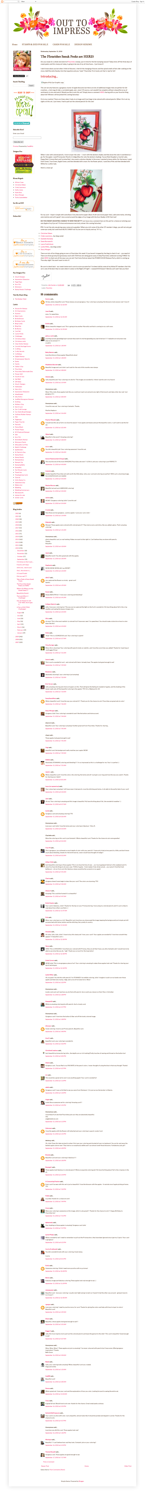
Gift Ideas (18, 382)
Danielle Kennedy (47, 239)
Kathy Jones (19, 190)
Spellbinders (19, 450)
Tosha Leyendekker (21, 197)
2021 (17, 516)
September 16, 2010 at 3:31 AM (55, 1324)
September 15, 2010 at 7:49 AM (55, 753)
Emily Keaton (49, 903)
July (18, 615)
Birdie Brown (19, 318)
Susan (47, 592)
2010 (17, 548)
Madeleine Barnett (51, 364)
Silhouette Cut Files (21, 445)
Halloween (18, 387)
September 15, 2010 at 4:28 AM (55, 440)
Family (17, 364)
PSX (16, 417)
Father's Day (19, 366)
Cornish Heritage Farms (23, 346)
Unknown (48, 1128)
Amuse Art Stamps (21, 308)
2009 (17, 636)
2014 (17, 536)
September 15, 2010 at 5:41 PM (55, 1105)
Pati (46, 917)
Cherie (47, 878)
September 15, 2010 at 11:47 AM (56, 911)
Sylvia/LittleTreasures (52, 1413)
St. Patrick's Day (20, 452)
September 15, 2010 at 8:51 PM (55, 1259)
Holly (47, 633)
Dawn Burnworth (47, 241)
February (20, 630)
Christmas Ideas (20, 339)
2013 (17, 539)
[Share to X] (76, 285)
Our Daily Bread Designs (23, 412)
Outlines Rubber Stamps (23, 414)
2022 (17, 513)
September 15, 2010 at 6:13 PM (55, 1121)
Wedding (18, 487)
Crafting (17, 349)
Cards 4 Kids (19, 334)
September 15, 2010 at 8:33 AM (55, 829)
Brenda (47, 1155)
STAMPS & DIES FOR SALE (35, 44)
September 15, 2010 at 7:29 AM (55, 665)
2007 (17, 642)
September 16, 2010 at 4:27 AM (55, 1339)
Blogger (81, 1481)
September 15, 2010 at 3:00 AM (55, 397)
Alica (47, 618)
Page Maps (18, 282)
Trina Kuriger (49, 645)
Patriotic (18, 424)
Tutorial (17, 477)
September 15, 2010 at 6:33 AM (55, 571)
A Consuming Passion (52, 1181)
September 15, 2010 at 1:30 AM (55, 345)
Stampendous (19, 460)
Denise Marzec (50, 485)
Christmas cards (20, 341)
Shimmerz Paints (20, 442)
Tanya (47, 946)
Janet (47, 553)
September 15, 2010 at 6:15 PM (55, 1134)
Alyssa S (48, 891)
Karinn (47, 299)
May (18, 621)
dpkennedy (49, 1222)
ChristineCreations (51, 1050)
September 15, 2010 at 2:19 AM (55, 382)
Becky (47, 1278)
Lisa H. (47, 1038)
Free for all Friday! (23, 565)
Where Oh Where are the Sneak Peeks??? (25, 589)
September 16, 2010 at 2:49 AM (55, 1312)
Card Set (18, 331)
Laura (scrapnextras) (52, 786)
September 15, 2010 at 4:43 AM (55, 464)
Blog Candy (19, 323)
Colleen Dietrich (50, 604)
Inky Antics (18, 397)
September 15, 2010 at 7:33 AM (55, 692)
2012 (17, 542)
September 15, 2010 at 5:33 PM (55, 1093)
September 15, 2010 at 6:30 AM (55, 558)
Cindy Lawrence (46, 236)
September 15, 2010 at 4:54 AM (55, 503)
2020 (17, 519)
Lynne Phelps (49, 1235)
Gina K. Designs (20, 384)
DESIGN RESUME (83, 44)
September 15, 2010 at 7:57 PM (55, 1228)
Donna (47, 1388)
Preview (15, 146)
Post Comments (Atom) (57, 1470)
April (19, 624)
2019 (17, 522)
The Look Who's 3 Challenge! (22, 597)
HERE (102, 92)
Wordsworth (19, 492)
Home (15, 44)
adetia (47, 1087)
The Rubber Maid (20, 299)
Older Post (127, 1466)
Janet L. (47, 772)
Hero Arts (18, 389)
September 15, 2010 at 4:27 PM (55, 1068)
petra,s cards (49, 336)
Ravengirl (48, 1167)
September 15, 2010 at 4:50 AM (55, 491)
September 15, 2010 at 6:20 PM (55, 1148)
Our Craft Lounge (21, 409)
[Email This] (72, 285)
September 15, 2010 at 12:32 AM (56, 305)
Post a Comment (48, 1462)
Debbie (47, 760)
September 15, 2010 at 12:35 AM (56, 317)
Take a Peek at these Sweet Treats (25, 580)
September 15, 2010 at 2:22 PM (55, 982)
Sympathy (18, 467)
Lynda (47, 811)
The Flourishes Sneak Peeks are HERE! (24, 585)
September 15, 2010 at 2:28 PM (55, 995)
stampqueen (49, 1290)
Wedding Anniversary (22, 490)
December (20, 550)
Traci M (47, 848)
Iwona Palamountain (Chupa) (54, 459)
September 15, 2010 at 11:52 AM (56, 925)
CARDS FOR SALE (61, 44)
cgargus (48, 1304)
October (20, 556)
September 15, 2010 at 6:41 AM (55, 597)
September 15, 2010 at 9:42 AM (55, 884)
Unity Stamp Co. (20, 480)
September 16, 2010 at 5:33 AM (55, 1369)
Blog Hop (18, 326)
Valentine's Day (20, 482)
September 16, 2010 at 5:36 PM (55, 1433)
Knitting (17, 402)
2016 (17, 531)
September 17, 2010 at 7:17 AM (55, 1457)
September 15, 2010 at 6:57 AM (55, 638)
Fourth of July (19, 376)
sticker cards (19, 497)
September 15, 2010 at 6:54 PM (55, 1175)
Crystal (47, 510)
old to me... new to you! (24, 567)
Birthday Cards (20, 321)
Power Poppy (19, 429)
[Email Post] (68, 285)
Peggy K (48, 1331)
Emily (47, 1265)
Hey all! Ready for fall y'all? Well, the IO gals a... (25, 602)
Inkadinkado (19, 394)
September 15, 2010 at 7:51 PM (55, 1216)
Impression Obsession (22, 279)
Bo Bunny (18, 329)
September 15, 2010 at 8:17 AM (55, 804)
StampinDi (48, 1001)
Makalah (48, 522)
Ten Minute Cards (21, 470)
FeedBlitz (30, 146)
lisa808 (47, 1376)
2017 (17, 528)
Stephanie (48, 565)
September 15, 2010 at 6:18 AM (55, 546)
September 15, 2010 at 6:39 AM (55, 585)
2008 (17, 639)
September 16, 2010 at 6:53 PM (55, 1445)
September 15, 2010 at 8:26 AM (55, 816)
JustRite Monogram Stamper (24, 399)
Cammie (48, 471)
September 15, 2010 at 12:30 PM (56, 939)
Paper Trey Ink (19, 422)
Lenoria (47, 659)
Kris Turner (49, 684)
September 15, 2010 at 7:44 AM (55, 716)
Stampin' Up (19, 462)
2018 (17, 525)
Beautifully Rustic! (23, 593)
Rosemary (48, 672)
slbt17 (47, 577)
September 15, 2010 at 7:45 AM (55, 728)
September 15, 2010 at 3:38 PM (55, 1019)
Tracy (47, 1401)
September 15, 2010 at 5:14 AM (55, 515)
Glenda (47, 377)
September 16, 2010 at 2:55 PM (55, 1406)
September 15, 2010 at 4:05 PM (55, 1056)
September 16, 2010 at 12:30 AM (56, 1298)
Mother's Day (19, 404)
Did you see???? (22, 576)
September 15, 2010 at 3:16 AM (55, 413)
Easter (17, 361)
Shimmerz (18, 287)
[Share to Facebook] (78, 285)
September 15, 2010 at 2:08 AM (55, 370)
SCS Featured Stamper (22, 432)
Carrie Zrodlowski (51, 1249)
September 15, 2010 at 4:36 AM (55, 452)
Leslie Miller (45, 247)
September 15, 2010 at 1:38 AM (55, 358)
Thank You (18, 472)
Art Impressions (20, 311)
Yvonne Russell (50, 1452)
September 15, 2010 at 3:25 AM (55, 427)
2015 (17, 534)
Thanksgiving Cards (21, 475)
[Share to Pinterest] (80, 285)
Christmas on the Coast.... (25, 562)
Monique (48, 1439)
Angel (47, 1099)
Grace (47, 1208)
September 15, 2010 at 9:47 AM (55, 896)
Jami (47, 798)
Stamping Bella (20, 465)
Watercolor (19, 485)
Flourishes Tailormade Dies (24, 371)
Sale (16, 434)
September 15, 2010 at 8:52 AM (55, 841)
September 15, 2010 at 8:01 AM (55, 780)
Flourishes (71, 62)
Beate (47, 1362)
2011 (17, 545)
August (19, 612)
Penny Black (19, 427)
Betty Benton (49, 352)
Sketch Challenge (20, 447)
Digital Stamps (20, 356)
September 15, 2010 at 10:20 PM (56, 1271)
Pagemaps (18, 419)
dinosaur (48, 1026)
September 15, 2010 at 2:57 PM (55, 1007)
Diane (47, 1319)
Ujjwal (47, 434)
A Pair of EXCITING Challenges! (23, 608)
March (19, 627)
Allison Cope (19, 182)
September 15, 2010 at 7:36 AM (55, 704)
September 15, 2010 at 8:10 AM (55, 792)
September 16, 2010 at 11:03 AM (56, 1394)
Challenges (18, 336)
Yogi (46, 747)
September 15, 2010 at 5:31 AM (55, 530)
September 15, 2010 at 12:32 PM (56, 968)
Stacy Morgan (45, 249)
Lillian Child (49, 862)
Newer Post (45, 1466)
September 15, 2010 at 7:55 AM (55, 765)
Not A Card (19, 407)
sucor (47, 446)
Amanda (48, 932)
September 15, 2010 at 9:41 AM (55, 872)
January (20, 633)
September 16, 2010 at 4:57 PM (55, 1421)
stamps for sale (20, 495)
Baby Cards (19, 316)
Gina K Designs (20, 277)
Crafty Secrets (19, 351)
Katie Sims (18, 192)
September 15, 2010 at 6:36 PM (55, 1160)
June (19, 618)
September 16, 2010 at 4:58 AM (55, 1355)
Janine (47, 497)
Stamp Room (19, 455)
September (21, 559)
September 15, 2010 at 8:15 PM (55, 1242)
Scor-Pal (18, 284)
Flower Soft (19, 374)
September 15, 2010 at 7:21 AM (55, 653)
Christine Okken (46, 233)
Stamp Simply (19, 457)
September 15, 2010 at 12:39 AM (56, 329)
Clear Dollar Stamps (21, 344)
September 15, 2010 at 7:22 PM (55, 1189)
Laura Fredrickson (47, 244)
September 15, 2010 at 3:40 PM (55, 1031)
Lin (46, 1075)
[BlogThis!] (74, 285)
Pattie (47, 1196)
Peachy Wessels (50, 420)
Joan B (47, 311)
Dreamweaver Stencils (22, 359)
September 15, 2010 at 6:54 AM (55, 612)
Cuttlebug (18, 354)
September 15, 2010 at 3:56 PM (55, 1044)
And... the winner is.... (24, 570)
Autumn (17, 313)
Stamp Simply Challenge (23, 289)
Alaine (47, 1063)
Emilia (47, 323)
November (21, 553)
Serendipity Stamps (21, 439)
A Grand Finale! (22, 573)
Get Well (18, 379)
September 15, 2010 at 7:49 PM (55, 1201)
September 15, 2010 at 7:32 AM (55, 677)
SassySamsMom (50, 698)
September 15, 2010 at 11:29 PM (56, 1283)
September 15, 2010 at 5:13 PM (55, 1081)
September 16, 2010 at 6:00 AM (55, 1382)
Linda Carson (49, 960)
